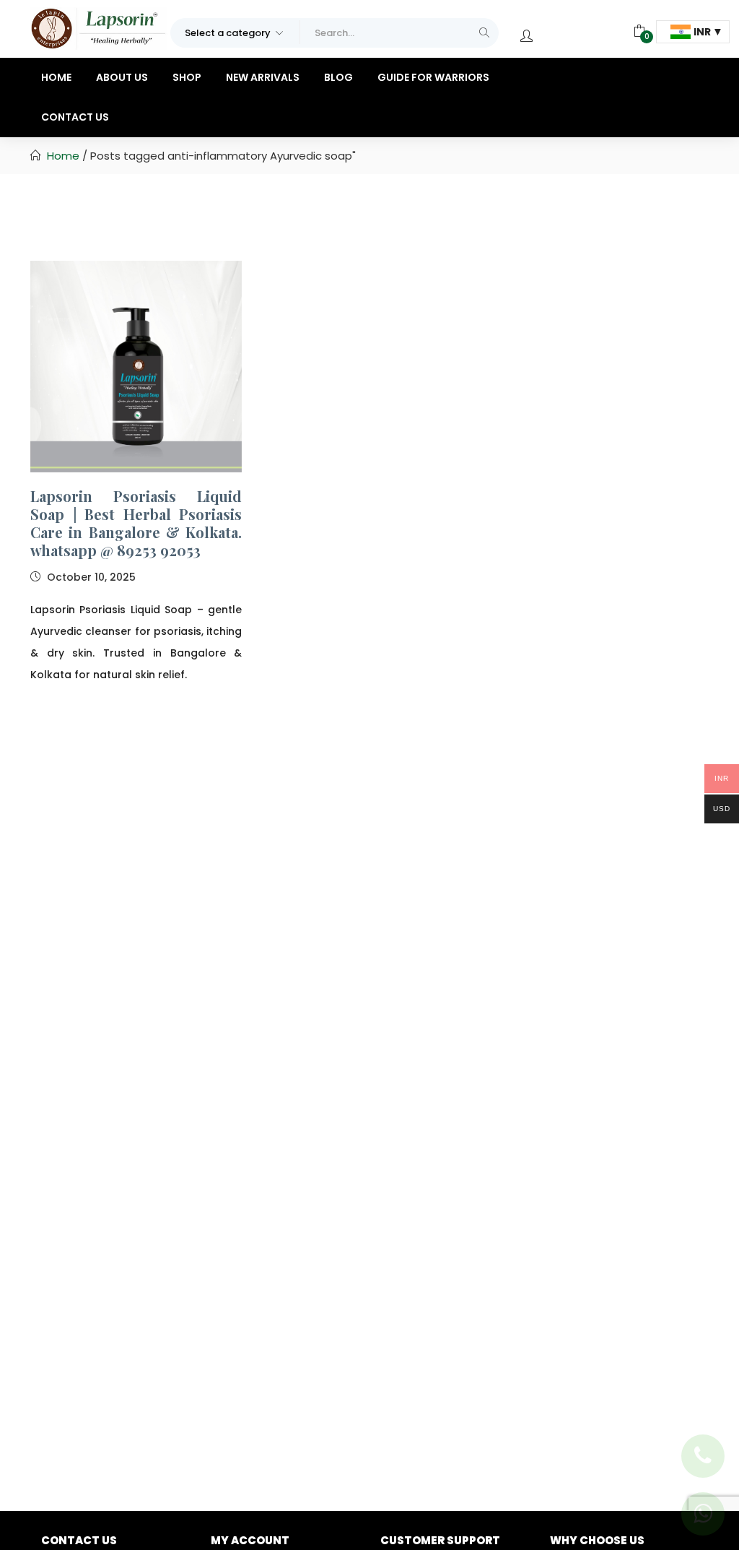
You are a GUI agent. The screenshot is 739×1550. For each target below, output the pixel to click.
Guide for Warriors (433, 77)
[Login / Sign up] (526, 36)
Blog (338, 77)
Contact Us (75, 117)
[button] (235, 32)
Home (56, 77)
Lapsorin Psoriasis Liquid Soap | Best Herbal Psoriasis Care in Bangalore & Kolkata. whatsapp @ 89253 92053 (136, 523)
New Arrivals (262, 77)
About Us (122, 77)
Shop (186, 77)
